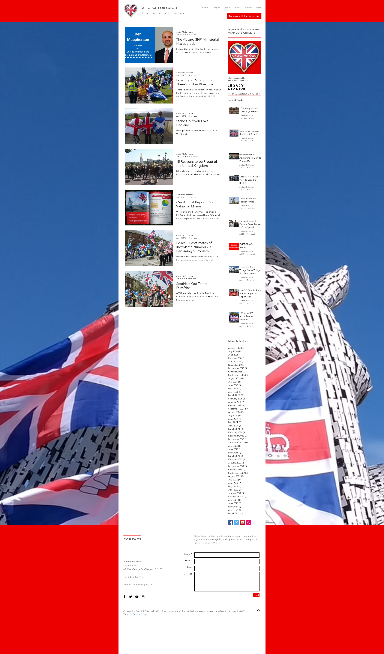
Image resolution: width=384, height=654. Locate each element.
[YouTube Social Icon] (242, 522)
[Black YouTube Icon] (137, 596)
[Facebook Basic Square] (230, 522)
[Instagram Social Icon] (248, 522)
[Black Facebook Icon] (124, 596)
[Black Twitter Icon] (131, 596)
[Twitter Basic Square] (236, 522)
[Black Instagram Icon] (143, 596)
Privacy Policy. (140, 614)
